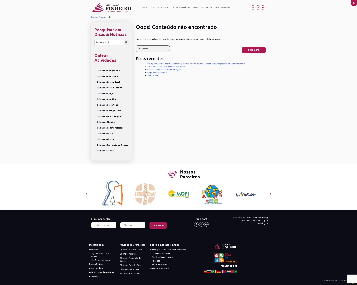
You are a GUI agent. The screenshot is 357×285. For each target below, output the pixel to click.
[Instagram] (258, 7)
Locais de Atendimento (160, 268)
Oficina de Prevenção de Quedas (112, 145)
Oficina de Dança (105, 93)
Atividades (164, 8)
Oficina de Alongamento (108, 70)
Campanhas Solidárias (161, 253)
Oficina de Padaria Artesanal (110, 128)
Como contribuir (202, 8)
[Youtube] (263, 7)
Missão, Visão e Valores (101, 260)
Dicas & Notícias (181, 8)
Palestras (156, 261)
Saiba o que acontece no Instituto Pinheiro (168, 250)
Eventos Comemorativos (162, 257)
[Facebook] (253, 7)
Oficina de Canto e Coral (108, 82)
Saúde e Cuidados (159, 264)
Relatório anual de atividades (101, 272)
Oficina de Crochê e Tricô (131, 265)
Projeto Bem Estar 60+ (157, 72)
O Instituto (148, 8)
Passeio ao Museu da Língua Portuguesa (164, 69)
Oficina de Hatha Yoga (107, 105)
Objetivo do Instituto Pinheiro (100, 255)
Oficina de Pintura (105, 139)
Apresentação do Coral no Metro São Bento (166, 67)
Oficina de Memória (106, 122)
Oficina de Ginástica (106, 99)
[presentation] (87, 194)
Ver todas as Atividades (130, 273)
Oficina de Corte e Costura (109, 88)
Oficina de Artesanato (107, 76)
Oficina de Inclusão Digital (109, 116)
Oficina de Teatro (105, 151)
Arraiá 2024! (152, 75)
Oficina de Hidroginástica (109, 111)
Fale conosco (222, 8)
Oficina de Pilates (105, 133)
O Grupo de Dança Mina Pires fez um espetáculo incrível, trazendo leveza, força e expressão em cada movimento (196, 64)
